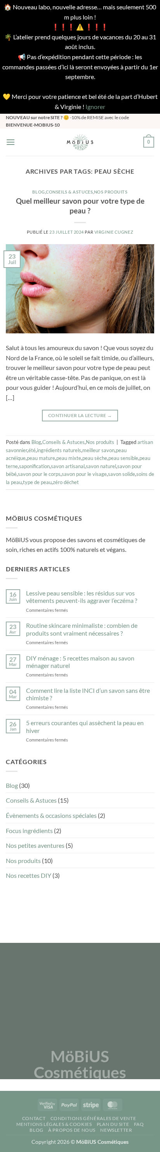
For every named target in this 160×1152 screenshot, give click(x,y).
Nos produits (111, 191)
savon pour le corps (39, 474)
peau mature (41, 458)
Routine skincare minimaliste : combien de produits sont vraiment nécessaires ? (81, 629)
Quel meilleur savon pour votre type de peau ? (80, 205)
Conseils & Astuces (69, 191)
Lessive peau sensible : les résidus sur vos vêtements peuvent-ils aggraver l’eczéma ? (81, 596)
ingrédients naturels (59, 450)
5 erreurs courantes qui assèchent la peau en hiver (85, 726)
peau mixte (68, 458)
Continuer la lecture (80, 415)
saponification (34, 466)
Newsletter (116, 1130)
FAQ (139, 1124)
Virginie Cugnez (113, 231)
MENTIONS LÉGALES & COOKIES (54, 1124)
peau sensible (123, 458)
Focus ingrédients (29, 830)
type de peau (37, 482)
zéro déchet (66, 482)
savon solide (121, 474)
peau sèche (94, 458)
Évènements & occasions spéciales (51, 815)
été (32, 450)
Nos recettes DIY (28, 875)
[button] (10, 141)
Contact (33, 1118)
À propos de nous (72, 1130)
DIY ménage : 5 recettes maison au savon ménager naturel (80, 661)
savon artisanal (68, 466)
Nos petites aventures (35, 845)
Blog (38, 191)
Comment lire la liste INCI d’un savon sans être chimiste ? (88, 694)
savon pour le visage (84, 474)
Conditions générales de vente (93, 1118)
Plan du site (113, 1124)
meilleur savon (98, 450)
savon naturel (101, 466)
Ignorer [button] (95, 106)
